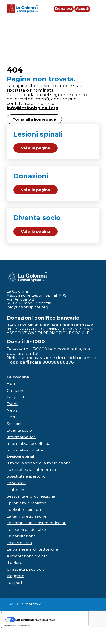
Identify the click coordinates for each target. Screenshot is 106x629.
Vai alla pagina (35, 148)
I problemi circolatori (27, 503)
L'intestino (16, 489)
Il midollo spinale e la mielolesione (39, 463)
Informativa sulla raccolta (17, 625)
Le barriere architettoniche (32, 549)
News (12, 410)
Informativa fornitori (25, 450)
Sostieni (14, 423)
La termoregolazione (27, 516)
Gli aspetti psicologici (26, 569)
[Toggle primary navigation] (94, 8)
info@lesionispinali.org (32, 107)
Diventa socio (19, 430)
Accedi (82, 9)
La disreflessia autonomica (31, 469)
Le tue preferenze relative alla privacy (35, 619)
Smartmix (31, 604)
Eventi (12, 403)
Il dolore (14, 562)
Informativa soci (21, 437)
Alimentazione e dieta (27, 556)
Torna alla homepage (34, 119)
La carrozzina (19, 542)
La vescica (16, 482)
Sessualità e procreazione (31, 496)
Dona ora (63, 9)
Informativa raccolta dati (30, 443)
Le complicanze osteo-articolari (36, 522)
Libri (11, 417)
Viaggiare (15, 576)
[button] (53, 141)
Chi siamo (16, 390)
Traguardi (16, 397)
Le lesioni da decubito (27, 529)
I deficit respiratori (24, 509)
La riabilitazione (21, 536)
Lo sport (14, 582)
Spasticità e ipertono (26, 476)
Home (13, 383)
